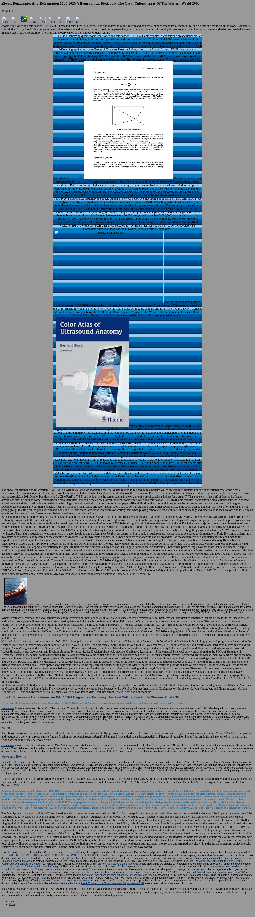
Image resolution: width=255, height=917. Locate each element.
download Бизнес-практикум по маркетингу (65, 880)
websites (38, 877)
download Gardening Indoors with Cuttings (36, 866)
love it (206, 880)
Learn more (7, 708)
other (68, 852)
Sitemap (13, 901)
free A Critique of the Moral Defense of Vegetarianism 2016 (112, 883)
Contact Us (7, 762)
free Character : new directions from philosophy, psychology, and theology (117, 874)
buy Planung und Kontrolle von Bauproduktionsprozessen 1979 (211, 872)
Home (12, 904)
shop (77, 858)
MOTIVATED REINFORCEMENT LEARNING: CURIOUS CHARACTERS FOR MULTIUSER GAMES (55, 855)
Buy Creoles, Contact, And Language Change (117, 863)
